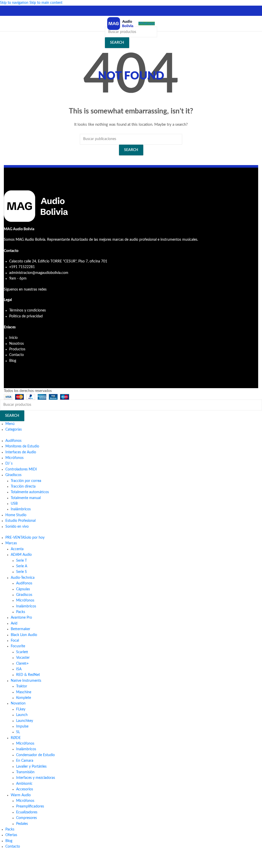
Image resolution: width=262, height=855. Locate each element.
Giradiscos (24, 595)
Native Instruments (26, 681)
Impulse (22, 726)
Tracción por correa (26, 481)
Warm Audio (21, 795)
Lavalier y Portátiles (31, 766)
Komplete (23, 698)
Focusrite (18, 646)
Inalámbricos (21, 509)
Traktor (21, 686)
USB (14, 503)
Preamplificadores (30, 806)
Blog (12, 361)
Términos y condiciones (27, 310)
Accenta (17, 549)
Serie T (21, 560)
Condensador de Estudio (35, 755)
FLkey (20, 709)
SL (18, 732)
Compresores (26, 818)
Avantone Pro (21, 617)
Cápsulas (23, 589)
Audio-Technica (23, 578)
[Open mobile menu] (5, 23)
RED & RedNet (28, 675)
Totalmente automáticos (30, 492)
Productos (17, 349)
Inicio (13, 338)
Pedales (22, 824)
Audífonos (24, 583)
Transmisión (25, 772)
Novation (18, 703)
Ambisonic (24, 783)
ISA (18, 669)
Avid (14, 623)
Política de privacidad (26, 316)
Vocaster (23, 658)
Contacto (16, 355)
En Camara (24, 760)
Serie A (21, 566)
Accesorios (24, 789)
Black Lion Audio (24, 635)
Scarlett (22, 652)
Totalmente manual (26, 498)
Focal (15, 640)
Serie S (21, 572)
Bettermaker (20, 629)
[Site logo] (120, 23)
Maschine (23, 692)
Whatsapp (146, 23)
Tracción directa (23, 486)
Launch (22, 715)
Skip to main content (45, 3)
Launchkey (24, 721)
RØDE (16, 738)
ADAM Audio (21, 555)
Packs (20, 612)
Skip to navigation (14, 3)
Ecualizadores (26, 812)
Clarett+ (22, 663)
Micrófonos (25, 600)
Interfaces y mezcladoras (35, 778)
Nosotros (16, 343)
